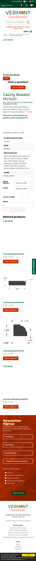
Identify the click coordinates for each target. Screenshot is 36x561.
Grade (5, 188)
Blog (18, 544)
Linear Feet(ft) (9, 197)
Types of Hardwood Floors (18, 533)
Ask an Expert (18, 87)
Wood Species (6, 182)
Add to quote (18, 210)
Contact (18, 546)
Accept (28, 555)
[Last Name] (18, 445)
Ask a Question (34, 266)
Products (11, 34)
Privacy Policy (10, 521)
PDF (6, 78)
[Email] (18, 453)
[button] (26, 32)
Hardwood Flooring (18, 528)
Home (5, 34)
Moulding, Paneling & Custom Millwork (18, 537)
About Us (18, 549)
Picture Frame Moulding (18, 535)
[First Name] (18, 437)
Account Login (17, 1)
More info (24, 559)
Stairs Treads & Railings (18, 530)
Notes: (5, 201)
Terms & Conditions (24, 521)
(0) (33, 1)
